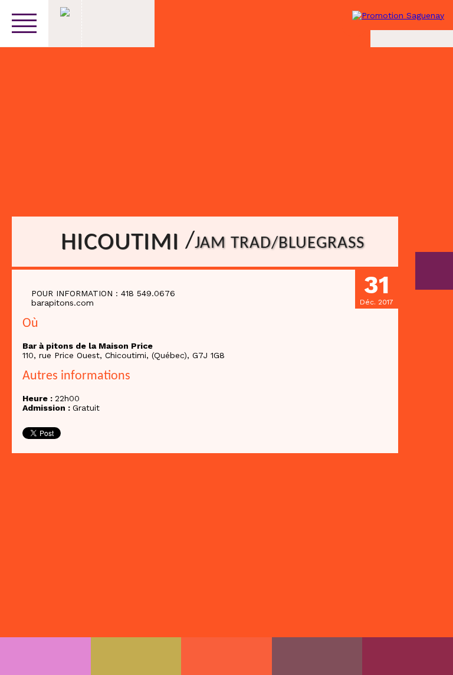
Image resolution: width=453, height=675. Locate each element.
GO (434, 271)
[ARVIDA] (407, 656)
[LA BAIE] (317, 656)
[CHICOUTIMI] (45, 656)
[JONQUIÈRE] (136, 656)
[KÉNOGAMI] (226, 656)
